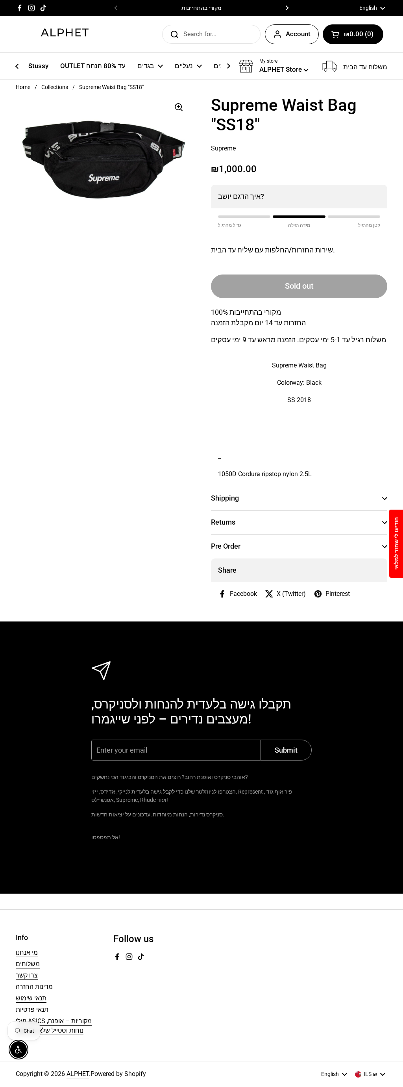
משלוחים (28, 964)
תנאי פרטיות (32, 1009)
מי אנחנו (27, 952)
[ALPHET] (65, 34)
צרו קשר (27, 975)
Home (23, 87)
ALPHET (78, 1074)
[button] (353, 34)
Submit (172, 34)
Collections (54, 87)
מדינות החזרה (34, 987)
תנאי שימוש (31, 998)
